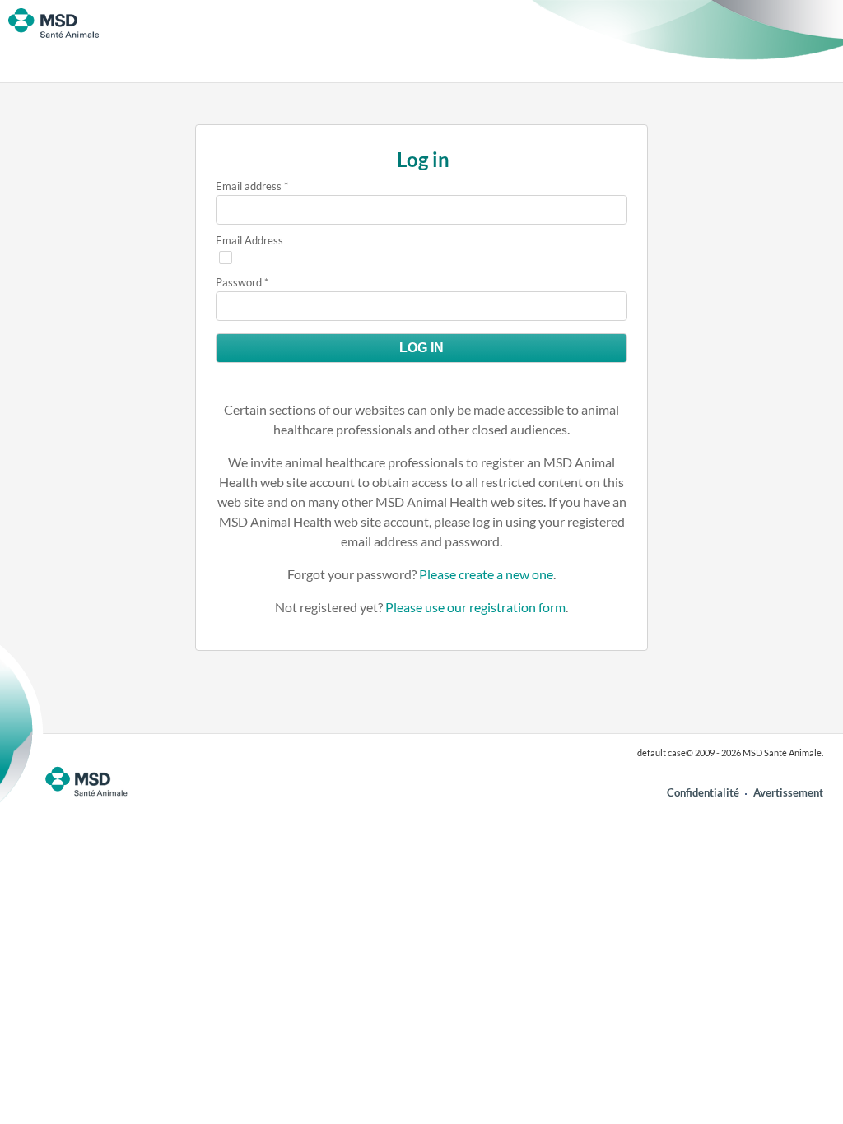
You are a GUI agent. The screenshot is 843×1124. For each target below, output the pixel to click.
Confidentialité (703, 792)
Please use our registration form (475, 607)
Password (239, 282)
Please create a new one (486, 574)
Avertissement (788, 792)
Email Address (249, 240)
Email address (249, 186)
